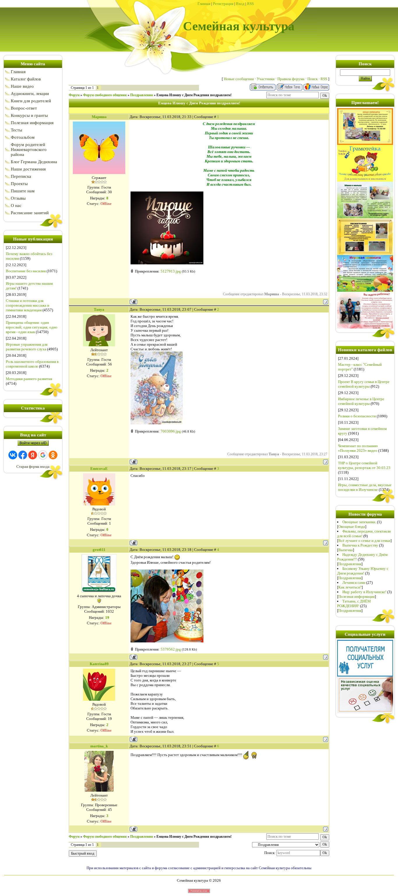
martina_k (99, 746)
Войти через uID (33, 443)
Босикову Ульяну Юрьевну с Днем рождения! (362, 570)
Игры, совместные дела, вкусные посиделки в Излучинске (365, 487)
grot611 (99, 549)
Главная (204, 3)
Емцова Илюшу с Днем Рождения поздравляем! (194, 95)
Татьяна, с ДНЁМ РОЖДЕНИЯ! (354, 603)
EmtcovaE (99, 468)
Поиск (312, 79)
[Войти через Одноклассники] (53, 455)
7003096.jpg (171, 431)
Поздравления (141, 95)
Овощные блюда (351, 526)
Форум (74, 95)
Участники (265, 79)
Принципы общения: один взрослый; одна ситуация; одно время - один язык (31, 327)
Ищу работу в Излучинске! (364, 592)
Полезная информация (356, 596)
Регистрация (223, 3)
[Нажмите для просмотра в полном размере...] (167, 263)
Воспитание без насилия (26, 271)
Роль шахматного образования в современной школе (32, 363)
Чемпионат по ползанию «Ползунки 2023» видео (358, 448)
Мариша (99, 117)
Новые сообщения (239, 79)
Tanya (99, 309)
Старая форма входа (33, 466)
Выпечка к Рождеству (360, 545)
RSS (250, 3)
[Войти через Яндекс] (32, 455)
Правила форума (290, 79)
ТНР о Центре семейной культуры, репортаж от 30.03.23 (364, 465)
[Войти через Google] (42, 455)
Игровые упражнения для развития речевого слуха (26, 346)
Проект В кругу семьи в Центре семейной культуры (364, 384)
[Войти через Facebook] (22, 455)
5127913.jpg (171, 271)
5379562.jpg (171, 649)
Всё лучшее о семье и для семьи (364, 540)
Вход (240, 3)
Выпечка (345, 550)
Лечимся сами (353, 582)
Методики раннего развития (29, 379)
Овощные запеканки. (359, 522)
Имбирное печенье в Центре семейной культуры (361, 401)
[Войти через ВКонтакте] (12, 455)
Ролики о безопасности (357, 416)
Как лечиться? (350, 587)
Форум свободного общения (105, 95)
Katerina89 (99, 664)
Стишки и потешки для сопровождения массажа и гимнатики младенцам (27, 305)
